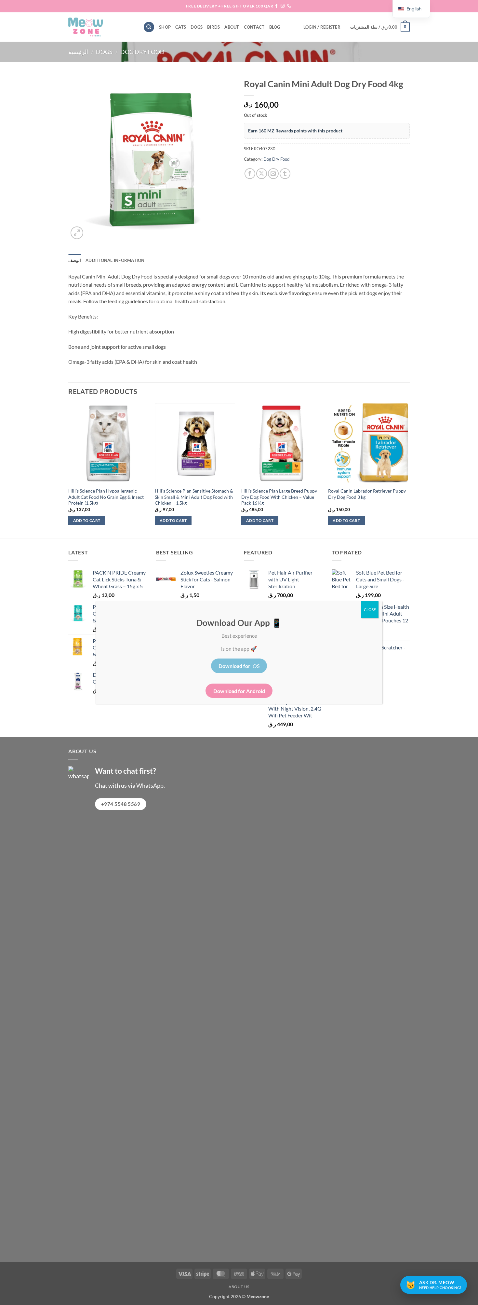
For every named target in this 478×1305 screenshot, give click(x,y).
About (231, 27)
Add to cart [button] (86, 520)
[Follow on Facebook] (276, 6)
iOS (239, 666)
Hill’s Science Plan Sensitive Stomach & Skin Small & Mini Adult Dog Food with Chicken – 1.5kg (194, 497)
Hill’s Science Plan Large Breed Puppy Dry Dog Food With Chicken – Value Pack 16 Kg (279, 497)
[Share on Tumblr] (285, 173)
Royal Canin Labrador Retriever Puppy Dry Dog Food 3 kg (367, 494)
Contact (254, 27)
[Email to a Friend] (273, 173)
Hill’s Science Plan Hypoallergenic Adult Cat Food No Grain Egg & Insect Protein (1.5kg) (106, 497)
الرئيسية (78, 51)
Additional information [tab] (115, 260)
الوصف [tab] (74, 260)
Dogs (104, 51)
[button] (321, 27)
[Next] (408, 470)
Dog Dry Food (142, 51)
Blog (274, 27)
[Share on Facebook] (250, 173)
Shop (165, 27)
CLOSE (370, 609)
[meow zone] (100, 27)
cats (180, 27)
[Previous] (68, 470)
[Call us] (289, 6)
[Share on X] (261, 173)
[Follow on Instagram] (283, 6)
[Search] (149, 27)
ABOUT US (239, 1286)
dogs (197, 27)
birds (213, 27)
